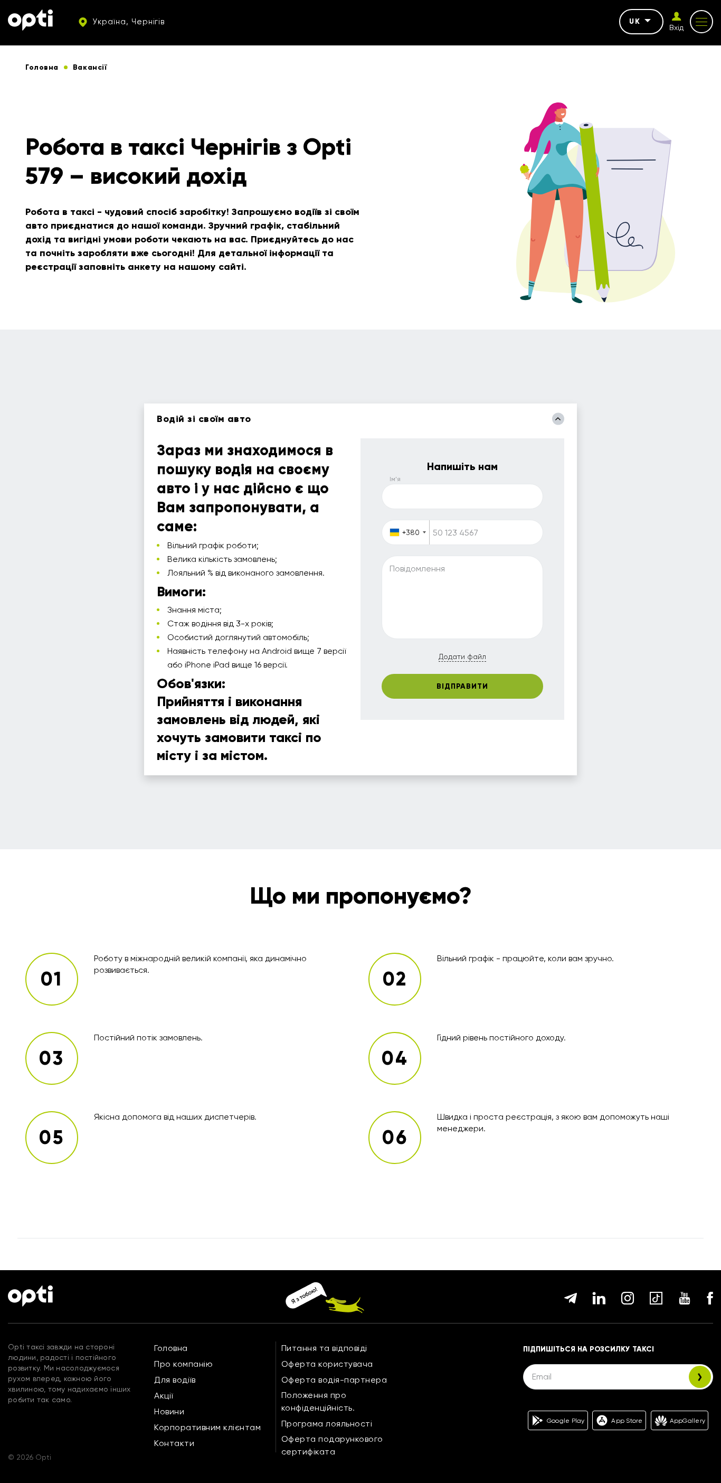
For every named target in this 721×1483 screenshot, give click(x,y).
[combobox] (406, 532)
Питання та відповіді (324, 1348)
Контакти (174, 1443)
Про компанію (183, 1364)
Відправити (462, 686)
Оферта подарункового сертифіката (332, 1445)
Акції (163, 1396)
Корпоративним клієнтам (207, 1427)
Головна (171, 1348)
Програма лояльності (327, 1424)
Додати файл (462, 656)
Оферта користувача (327, 1364)
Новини (169, 1411)
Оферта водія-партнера (334, 1380)
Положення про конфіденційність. (318, 1401)
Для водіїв (174, 1380)
